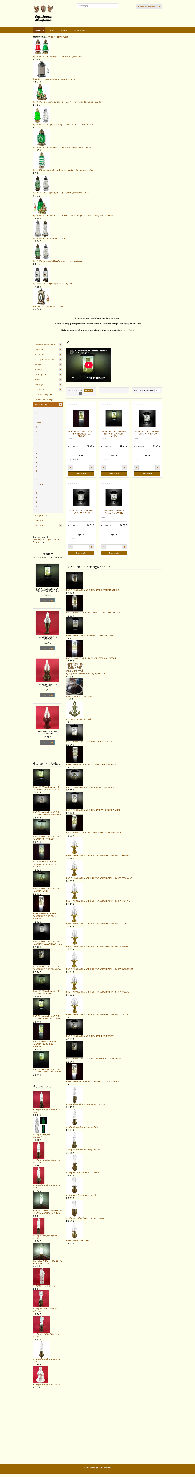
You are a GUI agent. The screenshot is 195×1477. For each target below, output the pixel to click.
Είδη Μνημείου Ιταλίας (45, 344)
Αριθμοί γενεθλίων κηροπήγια (79, 696)
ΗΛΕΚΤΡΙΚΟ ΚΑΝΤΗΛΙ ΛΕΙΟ (78, 1240)
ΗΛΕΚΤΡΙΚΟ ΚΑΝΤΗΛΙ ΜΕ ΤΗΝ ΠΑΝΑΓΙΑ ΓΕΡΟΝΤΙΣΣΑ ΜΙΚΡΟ (92, 590)
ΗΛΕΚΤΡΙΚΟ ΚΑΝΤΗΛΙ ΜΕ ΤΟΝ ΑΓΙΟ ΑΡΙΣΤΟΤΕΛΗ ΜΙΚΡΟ (90, 741)
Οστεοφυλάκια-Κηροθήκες (47, 399)
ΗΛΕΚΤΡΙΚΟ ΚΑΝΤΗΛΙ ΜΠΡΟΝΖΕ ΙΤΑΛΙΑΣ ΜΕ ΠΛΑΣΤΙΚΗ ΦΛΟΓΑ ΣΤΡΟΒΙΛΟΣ (99, 878)
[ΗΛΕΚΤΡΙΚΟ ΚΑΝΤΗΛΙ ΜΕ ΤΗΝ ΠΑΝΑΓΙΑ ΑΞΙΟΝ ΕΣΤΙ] (41, 981)
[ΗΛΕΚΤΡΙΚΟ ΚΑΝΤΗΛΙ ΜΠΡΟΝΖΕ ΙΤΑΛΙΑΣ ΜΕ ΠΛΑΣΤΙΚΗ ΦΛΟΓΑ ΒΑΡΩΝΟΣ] (74, 936)
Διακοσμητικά (41, 374)
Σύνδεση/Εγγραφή (79, 30)
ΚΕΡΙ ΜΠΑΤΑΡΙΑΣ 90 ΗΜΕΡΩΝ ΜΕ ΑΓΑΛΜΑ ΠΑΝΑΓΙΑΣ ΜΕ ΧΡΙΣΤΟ (47, 1211)
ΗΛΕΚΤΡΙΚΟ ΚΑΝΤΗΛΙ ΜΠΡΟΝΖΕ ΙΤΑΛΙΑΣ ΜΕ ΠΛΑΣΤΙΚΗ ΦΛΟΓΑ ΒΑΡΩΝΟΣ (98, 946)
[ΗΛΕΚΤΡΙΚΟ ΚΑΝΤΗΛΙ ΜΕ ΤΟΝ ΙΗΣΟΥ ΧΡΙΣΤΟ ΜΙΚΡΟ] (47, 575)
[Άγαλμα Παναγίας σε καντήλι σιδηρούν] (38, 1150)
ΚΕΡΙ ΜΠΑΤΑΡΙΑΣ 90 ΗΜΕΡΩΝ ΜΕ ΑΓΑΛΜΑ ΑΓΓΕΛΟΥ (47, 1262)
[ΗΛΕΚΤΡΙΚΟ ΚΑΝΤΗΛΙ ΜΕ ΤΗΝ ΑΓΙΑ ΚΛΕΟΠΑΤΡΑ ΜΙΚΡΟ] (74, 625)
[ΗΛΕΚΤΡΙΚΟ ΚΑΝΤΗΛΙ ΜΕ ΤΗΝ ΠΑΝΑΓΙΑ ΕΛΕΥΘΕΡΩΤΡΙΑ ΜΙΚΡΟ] (41, 1006)
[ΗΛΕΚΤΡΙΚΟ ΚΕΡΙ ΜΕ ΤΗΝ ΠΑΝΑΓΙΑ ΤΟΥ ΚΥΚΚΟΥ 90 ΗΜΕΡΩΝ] (41, 1031)
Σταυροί (38, 364)
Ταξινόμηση (89, 390)
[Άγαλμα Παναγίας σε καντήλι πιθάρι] (38, 1175)
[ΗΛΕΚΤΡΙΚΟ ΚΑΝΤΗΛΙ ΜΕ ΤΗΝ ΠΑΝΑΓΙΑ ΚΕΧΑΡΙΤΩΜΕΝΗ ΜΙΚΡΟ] (41, 802)
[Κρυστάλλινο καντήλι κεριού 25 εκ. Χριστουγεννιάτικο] (41, 46)
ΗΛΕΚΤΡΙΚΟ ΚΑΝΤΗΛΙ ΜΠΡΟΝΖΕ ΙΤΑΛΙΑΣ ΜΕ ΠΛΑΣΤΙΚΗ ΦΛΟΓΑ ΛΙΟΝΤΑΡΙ (98, 855)
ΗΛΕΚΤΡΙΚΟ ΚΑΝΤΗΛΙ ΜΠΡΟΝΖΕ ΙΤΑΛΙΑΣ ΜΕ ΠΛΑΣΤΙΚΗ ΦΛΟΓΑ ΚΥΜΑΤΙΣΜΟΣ (99, 969)
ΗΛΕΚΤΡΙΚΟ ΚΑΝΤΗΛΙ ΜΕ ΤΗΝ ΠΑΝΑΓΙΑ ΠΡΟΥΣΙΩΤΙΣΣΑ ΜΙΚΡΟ (93, 1058)
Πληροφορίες (52, 30)
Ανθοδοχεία (40, 384)
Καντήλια (39, 354)
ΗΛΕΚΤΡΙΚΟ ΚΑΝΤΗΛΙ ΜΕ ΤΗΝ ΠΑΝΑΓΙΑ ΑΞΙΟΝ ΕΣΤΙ (46, 992)
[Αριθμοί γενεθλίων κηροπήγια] (74, 686)
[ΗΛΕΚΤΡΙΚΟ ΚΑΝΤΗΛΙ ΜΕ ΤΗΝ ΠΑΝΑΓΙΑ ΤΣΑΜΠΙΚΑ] (41, 879)
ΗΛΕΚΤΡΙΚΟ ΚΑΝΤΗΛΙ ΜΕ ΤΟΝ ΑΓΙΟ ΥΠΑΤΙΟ (81, 511)
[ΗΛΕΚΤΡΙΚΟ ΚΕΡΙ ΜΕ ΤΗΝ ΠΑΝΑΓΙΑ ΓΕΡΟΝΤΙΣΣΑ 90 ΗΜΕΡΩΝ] (74, 602)
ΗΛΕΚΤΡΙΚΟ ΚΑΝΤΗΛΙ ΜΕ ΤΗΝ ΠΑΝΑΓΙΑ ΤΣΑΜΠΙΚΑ (46, 889)
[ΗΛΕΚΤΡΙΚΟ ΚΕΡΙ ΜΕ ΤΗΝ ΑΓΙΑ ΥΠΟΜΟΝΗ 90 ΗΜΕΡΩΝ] (81, 418)
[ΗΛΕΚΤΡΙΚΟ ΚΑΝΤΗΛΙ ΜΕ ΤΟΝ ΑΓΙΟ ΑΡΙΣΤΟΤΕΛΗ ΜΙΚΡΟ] (74, 731)
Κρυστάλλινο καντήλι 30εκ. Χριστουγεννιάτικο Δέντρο (57, 261)
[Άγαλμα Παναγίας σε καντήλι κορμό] (41, 1099)
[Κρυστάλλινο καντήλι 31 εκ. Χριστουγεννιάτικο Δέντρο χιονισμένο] (41, 160)
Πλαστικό (37, 542)
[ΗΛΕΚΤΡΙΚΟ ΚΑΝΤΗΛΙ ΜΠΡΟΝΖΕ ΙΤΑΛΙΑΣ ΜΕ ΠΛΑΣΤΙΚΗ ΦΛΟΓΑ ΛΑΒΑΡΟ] (74, 982)
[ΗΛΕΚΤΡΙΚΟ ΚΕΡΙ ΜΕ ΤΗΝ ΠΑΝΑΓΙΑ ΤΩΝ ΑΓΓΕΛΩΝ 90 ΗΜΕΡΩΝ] (41, 852)
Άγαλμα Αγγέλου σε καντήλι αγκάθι (82, 1172)
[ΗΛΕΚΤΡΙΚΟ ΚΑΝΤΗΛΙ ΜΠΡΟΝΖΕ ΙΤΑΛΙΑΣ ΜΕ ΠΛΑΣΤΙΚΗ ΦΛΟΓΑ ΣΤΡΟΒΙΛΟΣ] (74, 868)
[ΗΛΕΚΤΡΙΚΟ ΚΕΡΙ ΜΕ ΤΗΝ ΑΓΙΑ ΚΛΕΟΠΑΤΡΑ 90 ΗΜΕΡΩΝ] (74, 648)
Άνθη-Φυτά (39, 520)
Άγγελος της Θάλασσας (44, 1285)
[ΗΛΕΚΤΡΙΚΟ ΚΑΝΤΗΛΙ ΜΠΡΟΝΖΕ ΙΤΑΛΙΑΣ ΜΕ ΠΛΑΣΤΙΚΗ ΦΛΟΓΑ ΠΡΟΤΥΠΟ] (74, 891)
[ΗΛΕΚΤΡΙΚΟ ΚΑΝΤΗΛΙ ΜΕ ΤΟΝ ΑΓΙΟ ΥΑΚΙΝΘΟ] (147, 418)
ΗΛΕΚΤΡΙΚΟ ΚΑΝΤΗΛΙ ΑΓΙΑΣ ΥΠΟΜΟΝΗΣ (113, 511)
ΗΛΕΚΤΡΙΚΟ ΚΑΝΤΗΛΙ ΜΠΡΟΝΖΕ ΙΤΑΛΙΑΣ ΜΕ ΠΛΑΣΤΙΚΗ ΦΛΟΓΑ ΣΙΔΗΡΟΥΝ (98, 923)
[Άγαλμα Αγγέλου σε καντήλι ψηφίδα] (41, 1324)
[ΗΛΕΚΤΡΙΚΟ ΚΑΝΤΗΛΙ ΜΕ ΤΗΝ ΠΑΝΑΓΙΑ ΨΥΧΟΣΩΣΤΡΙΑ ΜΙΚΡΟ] (74, 800)
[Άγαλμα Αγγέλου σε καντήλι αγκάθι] (74, 1162)
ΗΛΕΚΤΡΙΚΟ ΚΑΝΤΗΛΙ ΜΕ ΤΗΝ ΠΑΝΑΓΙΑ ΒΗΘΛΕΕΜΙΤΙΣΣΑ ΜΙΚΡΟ (47, 942)
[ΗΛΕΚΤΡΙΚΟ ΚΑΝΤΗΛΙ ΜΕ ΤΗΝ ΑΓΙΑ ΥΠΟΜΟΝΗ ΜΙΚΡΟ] (114, 418)
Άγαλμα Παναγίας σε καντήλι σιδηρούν (46, 1161)
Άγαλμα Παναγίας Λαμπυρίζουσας (41, 1135)
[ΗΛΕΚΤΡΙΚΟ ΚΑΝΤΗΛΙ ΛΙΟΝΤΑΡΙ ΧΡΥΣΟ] (47, 622)
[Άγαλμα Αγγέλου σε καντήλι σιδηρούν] (41, 1298)
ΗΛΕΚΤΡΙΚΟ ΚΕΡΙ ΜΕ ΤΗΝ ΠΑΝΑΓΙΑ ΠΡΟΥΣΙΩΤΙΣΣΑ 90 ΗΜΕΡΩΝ (93, 1081)
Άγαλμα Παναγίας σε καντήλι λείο (82, 1127)
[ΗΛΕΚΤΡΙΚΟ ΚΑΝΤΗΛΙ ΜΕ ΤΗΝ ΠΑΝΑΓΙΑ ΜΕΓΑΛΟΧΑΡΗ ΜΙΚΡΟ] (41, 777)
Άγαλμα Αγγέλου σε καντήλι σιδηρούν (46, 1309)
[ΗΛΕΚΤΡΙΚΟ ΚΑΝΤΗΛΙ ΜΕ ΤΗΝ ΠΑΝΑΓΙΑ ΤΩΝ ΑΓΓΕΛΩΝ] (41, 827)
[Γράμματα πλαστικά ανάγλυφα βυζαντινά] (74, 667)
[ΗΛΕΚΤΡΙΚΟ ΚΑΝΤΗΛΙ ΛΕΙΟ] (74, 1230)
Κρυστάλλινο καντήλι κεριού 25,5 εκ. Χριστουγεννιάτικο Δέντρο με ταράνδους (68, 102)
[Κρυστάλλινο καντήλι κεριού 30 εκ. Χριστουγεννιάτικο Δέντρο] (41, 182)
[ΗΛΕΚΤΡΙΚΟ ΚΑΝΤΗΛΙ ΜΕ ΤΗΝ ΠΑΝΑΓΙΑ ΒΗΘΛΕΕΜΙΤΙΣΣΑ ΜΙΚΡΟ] (41, 931)
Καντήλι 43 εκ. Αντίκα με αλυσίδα (48, 306)
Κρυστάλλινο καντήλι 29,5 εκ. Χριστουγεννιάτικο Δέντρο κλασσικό (63, 124)
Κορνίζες (39, 369)
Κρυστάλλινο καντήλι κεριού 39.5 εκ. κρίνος (52, 283)
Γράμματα (40, 389)
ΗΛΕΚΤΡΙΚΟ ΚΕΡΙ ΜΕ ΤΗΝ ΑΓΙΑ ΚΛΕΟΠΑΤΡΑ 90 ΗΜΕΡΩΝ (91, 658)
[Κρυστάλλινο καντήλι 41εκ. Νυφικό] (41, 228)
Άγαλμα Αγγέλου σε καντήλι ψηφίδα (46, 1335)
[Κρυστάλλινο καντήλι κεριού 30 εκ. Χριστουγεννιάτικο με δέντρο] (41, 137)
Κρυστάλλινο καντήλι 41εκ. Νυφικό (49, 238)
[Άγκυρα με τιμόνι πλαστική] (74, 709)
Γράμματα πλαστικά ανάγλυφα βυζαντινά (85, 673)
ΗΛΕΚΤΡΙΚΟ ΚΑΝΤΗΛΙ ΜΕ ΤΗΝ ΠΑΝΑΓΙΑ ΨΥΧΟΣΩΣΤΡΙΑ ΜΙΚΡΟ (93, 810)
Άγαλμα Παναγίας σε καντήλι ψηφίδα (46, 1236)
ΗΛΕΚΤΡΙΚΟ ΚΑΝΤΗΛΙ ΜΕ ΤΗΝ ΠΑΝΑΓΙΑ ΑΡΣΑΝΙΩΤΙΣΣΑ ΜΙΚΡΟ (47, 1070)
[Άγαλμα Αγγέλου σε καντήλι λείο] (74, 1185)
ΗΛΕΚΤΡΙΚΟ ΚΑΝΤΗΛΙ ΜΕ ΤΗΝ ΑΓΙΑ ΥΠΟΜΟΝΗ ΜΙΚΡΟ (114, 433)
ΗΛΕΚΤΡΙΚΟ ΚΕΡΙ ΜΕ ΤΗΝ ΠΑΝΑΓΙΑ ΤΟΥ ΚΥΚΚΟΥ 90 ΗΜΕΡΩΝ (44, 1044)
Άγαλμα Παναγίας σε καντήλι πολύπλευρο (85, 1104)
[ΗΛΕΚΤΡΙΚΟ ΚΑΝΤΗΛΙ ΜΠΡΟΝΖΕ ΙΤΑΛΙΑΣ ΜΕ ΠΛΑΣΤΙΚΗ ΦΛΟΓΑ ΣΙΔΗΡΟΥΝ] (74, 913)
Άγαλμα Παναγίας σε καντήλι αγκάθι (83, 1149)
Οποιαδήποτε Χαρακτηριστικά (46, 539)
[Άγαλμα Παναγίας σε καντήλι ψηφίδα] (38, 1225)
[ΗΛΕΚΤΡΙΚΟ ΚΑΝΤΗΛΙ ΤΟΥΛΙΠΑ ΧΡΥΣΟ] (47, 670)
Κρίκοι (38, 379)
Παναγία (39, 484)
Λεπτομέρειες (47, 600)
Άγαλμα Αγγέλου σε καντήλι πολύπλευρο (85, 1218)
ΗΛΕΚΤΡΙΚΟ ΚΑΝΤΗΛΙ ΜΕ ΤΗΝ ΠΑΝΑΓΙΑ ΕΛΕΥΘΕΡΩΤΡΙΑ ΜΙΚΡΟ (47, 1017)
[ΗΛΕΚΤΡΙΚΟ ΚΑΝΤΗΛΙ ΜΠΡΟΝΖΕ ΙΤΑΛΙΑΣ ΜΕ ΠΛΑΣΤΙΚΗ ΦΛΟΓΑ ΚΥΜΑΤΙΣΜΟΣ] (74, 959)
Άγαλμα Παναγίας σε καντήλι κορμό (46, 1110)
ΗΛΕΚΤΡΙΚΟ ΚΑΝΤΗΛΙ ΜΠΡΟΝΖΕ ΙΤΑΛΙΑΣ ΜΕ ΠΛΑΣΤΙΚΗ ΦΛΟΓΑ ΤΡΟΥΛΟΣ (98, 1014)
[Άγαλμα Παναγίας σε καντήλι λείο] (74, 1117)
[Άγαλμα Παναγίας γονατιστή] (40, 1374)
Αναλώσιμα (40, 525)
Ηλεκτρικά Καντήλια (44, 359)
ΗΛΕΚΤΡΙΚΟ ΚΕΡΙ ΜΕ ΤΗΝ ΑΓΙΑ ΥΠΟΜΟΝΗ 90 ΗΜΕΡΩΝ (81, 433)
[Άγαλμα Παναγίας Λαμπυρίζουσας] (40, 1124)
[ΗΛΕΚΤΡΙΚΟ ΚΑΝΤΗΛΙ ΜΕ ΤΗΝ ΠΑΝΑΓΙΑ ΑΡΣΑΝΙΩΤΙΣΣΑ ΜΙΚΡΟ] (41, 1059)
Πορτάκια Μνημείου (43, 394)
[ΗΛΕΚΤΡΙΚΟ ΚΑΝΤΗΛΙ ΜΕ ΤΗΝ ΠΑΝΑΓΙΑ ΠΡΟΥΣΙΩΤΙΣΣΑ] (74, 1026)
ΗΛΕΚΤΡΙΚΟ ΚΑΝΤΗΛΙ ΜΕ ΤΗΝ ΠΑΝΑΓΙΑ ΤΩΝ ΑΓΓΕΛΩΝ (46, 837)
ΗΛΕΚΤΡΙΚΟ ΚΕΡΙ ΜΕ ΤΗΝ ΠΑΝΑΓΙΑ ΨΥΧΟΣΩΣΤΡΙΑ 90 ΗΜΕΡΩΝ (93, 832)
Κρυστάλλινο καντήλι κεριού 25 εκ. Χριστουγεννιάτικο (57, 56)
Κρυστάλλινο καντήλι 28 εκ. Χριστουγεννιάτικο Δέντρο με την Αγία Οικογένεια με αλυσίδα (74, 215)
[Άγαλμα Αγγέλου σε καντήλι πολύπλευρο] (74, 1208)
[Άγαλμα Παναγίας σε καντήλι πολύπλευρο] (74, 1094)
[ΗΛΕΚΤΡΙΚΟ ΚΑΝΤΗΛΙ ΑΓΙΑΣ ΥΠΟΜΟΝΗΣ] (114, 497)
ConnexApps (57, 1440)
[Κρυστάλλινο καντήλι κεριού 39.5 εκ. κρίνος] (41, 273)
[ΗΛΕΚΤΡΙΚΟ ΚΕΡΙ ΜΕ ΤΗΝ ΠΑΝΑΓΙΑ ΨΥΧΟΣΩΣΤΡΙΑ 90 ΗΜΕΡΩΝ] (74, 822)
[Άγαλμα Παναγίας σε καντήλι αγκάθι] (74, 1139)
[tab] (48, 537)
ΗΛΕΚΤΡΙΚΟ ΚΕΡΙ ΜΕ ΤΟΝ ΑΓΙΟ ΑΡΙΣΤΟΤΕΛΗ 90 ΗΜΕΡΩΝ (91, 764)
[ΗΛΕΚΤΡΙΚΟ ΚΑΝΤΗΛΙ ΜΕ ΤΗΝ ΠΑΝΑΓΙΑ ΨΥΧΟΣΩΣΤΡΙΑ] (74, 777)
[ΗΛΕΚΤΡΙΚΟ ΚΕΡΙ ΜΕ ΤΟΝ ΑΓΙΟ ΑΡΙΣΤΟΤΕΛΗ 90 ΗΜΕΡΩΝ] (74, 754)
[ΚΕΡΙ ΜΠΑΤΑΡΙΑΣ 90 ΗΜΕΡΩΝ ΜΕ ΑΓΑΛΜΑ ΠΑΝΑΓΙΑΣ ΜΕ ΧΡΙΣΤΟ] (41, 1200)
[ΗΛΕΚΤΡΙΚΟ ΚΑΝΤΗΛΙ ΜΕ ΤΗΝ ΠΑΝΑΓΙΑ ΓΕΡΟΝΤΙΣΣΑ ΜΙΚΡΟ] (74, 580)
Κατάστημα (39, 30)
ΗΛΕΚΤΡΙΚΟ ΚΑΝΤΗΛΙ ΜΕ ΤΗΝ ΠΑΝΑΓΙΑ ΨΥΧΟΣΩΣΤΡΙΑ (90, 787)
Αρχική (50, 37)
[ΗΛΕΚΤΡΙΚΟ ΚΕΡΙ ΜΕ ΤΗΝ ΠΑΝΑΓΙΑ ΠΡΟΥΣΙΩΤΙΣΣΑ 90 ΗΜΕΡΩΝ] (74, 1071)
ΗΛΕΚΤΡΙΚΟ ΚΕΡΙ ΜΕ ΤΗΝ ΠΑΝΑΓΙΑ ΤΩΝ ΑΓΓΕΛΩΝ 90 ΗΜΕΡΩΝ (45, 864)
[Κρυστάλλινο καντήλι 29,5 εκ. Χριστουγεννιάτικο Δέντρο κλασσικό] (41, 114)
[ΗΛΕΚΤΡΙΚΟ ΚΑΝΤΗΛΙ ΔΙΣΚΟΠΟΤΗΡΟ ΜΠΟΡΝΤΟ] (47, 717)
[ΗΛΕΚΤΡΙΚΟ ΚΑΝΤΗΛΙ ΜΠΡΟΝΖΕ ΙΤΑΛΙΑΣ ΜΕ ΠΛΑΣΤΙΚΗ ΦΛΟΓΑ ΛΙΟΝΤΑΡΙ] (74, 845)
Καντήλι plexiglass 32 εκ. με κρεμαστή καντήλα (54, 79)
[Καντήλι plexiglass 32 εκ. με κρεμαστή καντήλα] (41, 69)
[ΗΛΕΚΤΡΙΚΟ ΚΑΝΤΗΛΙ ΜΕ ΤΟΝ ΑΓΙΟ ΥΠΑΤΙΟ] (81, 497)
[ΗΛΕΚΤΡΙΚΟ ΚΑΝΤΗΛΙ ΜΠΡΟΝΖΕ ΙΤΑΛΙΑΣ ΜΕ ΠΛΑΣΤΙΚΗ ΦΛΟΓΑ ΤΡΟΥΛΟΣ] (74, 1004)
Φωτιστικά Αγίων (62, 37)
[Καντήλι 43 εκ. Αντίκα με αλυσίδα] (41, 296)
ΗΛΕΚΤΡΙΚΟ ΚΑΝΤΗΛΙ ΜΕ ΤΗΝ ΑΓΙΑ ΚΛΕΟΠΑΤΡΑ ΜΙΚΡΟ (90, 635)
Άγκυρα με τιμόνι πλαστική (78, 719)
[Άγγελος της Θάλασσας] (41, 1276)
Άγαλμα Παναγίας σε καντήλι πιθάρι (46, 1186)
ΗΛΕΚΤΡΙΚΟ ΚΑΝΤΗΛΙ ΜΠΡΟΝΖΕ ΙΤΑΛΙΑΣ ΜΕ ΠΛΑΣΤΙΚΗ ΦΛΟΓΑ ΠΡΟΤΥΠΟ (98, 901)
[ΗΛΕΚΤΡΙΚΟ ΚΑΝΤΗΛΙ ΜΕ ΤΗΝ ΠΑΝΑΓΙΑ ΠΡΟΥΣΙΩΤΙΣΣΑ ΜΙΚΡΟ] (74, 1048)
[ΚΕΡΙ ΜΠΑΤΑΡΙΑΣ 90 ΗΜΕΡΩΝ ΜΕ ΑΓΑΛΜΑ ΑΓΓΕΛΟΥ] (41, 1251)
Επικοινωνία (64, 30)
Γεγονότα (39, 422)
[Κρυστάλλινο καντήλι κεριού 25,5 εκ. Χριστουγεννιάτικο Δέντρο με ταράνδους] (41, 92)
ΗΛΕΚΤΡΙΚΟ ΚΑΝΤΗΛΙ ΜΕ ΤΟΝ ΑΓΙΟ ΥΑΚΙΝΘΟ (147, 432)
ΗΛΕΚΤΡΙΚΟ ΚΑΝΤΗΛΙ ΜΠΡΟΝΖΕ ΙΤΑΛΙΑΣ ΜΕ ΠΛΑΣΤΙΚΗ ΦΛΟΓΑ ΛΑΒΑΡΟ (97, 991)
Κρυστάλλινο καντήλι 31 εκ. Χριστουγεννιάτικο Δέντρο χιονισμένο (63, 170)
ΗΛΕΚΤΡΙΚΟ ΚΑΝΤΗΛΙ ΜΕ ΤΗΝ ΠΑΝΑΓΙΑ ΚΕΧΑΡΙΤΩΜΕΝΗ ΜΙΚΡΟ (47, 813)
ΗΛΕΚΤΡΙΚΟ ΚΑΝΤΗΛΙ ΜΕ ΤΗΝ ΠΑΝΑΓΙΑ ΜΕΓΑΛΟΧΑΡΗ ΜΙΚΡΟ (46, 788)
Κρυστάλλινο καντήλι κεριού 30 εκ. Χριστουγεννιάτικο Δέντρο (61, 192)
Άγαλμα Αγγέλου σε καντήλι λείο (81, 1195)
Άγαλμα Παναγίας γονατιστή (46, 1384)
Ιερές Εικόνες (41, 515)
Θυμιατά (39, 349)
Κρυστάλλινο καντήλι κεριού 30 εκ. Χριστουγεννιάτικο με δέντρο (62, 147)
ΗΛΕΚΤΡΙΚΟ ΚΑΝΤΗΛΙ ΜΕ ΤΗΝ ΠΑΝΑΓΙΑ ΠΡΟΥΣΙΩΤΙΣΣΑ (90, 1036)
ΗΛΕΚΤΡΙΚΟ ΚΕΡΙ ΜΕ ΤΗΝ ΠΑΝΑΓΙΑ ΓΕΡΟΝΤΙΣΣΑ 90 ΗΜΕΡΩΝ (93, 612)
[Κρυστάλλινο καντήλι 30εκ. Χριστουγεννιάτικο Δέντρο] (41, 251)
